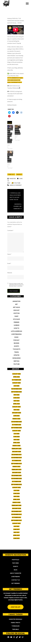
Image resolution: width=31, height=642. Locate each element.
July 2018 (16, 490)
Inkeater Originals (15, 619)
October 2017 (16, 517)
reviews (16, 343)
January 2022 (16, 412)
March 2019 (16, 466)
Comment (10, 230)
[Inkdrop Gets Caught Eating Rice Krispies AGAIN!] (10, 126)
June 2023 (16, 397)
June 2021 (16, 415)
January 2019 (16, 472)
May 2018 (16, 496)
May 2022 (16, 409)
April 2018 (16, 499)
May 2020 (16, 439)
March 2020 (16, 445)
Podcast (16, 340)
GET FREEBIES (15, 583)
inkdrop (19, 174)
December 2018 (16, 475)
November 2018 (16, 478)
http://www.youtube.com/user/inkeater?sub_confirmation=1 (15, 80)
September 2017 (16, 520)
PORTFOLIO (15, 559)
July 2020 (16, 433)
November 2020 (16, 421)
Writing (16, 361)
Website (9, 272)
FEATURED (15, 563)
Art (16, 304)
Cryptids (16, 313)
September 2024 (16, 392)
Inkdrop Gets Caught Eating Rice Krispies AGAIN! (10, 136)
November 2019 (16, 457)
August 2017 (16, 523)
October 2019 (16, 460)
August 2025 (16, 383)
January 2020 (16, 451)
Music (16, 337)
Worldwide (16, 358)
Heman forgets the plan (17, 131)
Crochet (16, 310)
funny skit (11, 174)
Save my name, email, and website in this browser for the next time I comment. (16, 285)
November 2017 (16, 514)
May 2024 (16, 395)
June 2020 (16, 436)
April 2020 (16, 442)
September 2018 (16, 484)
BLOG (15, 569)
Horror (16, 325)
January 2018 (16, 508)
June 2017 (16, 529)
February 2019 (16, 469)
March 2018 (16, 502)
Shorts (16, 346)
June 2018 (16, 493)
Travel (16, 352)
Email (9, 263)
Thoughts (16, 349)
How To (16, 328)
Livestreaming (16, 334)
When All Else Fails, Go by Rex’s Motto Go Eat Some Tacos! (15, 196)
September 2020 (16, 427)
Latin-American (16, 331)
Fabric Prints (15, 622)
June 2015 (16, 538)
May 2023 (16, 400)
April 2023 (16, 403)
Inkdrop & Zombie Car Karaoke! (17, 206)
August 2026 (16, 374)
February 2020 (16, 448)
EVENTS (15, 566)
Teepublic (15, 629)
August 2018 (16, 487)
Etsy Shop (16, 319)
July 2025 (16, 386)
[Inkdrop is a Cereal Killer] (10, 152)
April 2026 (16, 377)
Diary (16, 316)
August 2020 (16, 430)
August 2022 (16, 406)
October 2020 (16, 424)
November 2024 (16, 389)
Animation (16, 301)
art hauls (16, 307)
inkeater (12, 178)
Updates (16, 355)
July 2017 (16, 526)
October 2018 (16, 481)
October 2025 (16, 380)
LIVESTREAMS (15, 576)
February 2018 (16, 505)
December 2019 (16, 454)
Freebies (16, 322)
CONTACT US (15, 580)
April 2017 (16, 535)
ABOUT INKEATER (15, 573)
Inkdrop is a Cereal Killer (10, 158)
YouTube (17, 183)
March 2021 (16, 418)
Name (9, 254)
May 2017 (16, 532)
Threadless (15, 626)
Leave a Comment (16, 185)
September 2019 (16, 463)
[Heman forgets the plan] (18, 126)
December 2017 (16, 511)
